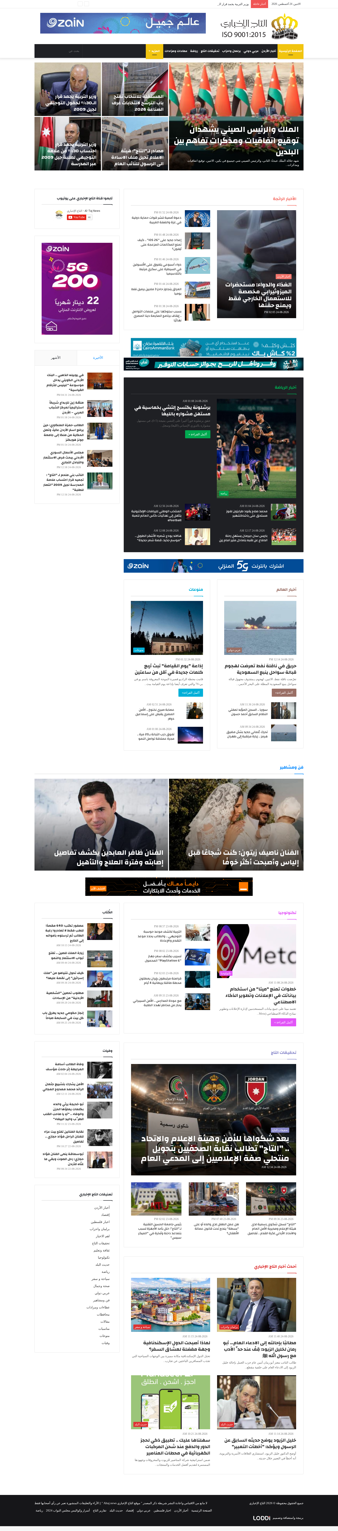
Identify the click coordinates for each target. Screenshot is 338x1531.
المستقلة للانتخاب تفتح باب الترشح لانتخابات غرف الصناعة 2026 (137, 102)
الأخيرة (98, 357)
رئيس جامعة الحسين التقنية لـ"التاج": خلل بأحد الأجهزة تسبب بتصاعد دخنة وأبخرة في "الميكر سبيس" (159, 1231)
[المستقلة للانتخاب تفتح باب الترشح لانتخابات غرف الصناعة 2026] (135, 89)
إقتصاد (105, 1215)
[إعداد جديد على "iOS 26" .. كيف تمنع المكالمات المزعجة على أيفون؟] (197, 240)
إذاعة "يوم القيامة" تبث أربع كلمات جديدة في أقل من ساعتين (169, 669)
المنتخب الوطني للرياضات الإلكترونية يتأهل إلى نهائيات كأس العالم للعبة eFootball (156, 515)
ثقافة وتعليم (102, 1250)
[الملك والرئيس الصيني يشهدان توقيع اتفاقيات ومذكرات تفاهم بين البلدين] (236, 116)
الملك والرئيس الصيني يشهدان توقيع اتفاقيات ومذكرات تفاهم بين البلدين (236, 140)
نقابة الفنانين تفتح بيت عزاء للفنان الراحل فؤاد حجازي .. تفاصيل (64, 1137)
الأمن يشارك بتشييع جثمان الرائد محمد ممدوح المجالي (63, 1086)
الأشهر (55, 357)
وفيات (106, 1343)
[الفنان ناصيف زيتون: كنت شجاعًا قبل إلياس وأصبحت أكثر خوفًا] (236, 825)
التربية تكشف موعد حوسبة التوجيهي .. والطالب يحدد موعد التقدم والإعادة (159, 936)
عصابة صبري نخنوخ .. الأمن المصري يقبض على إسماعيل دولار (154, 714)
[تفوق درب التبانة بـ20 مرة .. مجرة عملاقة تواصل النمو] (190, 735)
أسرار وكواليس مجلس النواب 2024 (68, 1510)
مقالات (105, 1321)
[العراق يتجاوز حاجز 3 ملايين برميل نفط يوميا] (197, 290)
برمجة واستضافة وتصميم (288, 1518)
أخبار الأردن (268, 51)
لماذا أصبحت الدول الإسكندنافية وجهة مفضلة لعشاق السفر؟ (176, 1346)
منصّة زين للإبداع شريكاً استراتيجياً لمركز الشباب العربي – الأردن (66, 408)
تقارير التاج (99, 1510)
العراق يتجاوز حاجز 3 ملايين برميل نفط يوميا (156, 291)
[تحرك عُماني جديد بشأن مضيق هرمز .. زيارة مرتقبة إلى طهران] (283, 732)
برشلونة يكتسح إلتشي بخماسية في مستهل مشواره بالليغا (172, 410)
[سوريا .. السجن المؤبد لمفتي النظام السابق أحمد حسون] (283, 710)
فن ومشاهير (101, 1300)
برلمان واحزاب (231, 51)
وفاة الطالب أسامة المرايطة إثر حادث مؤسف (65, 1066)
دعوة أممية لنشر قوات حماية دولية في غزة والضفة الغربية (156, 220)
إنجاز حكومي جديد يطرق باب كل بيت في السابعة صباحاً (63, 1015)
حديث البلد (102, 1264)
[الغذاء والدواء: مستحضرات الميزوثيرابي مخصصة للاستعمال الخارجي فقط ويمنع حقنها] (256, 264)
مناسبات (104, 1328)
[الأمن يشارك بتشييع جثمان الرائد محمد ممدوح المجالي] (99, 1090)
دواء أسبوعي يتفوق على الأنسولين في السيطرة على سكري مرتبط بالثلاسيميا (157, 269)
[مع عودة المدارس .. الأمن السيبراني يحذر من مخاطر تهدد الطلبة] (197, 1001)
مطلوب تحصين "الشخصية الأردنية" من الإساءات (65, 995)
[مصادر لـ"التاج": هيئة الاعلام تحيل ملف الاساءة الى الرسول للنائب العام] (135, 143)
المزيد (156, 51)
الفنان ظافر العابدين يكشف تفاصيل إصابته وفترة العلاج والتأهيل (108, 857)
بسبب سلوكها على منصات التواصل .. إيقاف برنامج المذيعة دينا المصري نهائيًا (156, 315)
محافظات (103, 1314)
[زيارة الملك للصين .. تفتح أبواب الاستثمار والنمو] (99, 959)
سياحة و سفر (101, 1279)
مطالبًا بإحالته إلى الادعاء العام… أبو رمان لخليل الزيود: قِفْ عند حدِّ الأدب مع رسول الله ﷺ (259, 1349)
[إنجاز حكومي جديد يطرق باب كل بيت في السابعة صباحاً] (99, 1018)
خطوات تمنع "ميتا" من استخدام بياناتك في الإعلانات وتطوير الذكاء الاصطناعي (261, 995)
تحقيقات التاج (210, 51)
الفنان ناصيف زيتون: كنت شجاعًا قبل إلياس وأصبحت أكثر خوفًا (243, 857)
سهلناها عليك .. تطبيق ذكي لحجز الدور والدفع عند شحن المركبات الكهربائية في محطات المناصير (175, 1446)
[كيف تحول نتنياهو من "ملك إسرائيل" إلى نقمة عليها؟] (99, 979)
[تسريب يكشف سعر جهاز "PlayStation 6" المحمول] (197, 957)
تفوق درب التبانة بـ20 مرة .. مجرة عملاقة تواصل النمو (155, 736)
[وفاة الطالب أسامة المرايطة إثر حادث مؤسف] (99, 1070)
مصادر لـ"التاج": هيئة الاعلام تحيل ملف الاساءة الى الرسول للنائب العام (205, 4)
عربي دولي (251, 51)
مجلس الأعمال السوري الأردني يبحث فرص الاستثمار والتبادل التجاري (63, 457)
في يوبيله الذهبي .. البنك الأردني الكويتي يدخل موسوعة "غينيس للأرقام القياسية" (65, 382)
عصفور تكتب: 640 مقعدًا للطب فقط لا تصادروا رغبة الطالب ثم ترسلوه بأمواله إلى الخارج (64, 933)
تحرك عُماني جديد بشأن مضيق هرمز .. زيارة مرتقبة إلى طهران (247, 734)
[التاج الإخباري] (261, 26)
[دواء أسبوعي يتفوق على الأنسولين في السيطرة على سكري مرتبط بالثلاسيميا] (197, 265)
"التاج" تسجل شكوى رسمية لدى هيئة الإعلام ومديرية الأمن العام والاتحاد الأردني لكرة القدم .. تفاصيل (272, 1228)
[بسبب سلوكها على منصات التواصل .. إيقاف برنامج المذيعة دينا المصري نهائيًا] (197, 312)
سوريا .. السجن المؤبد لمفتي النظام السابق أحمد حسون (248, 712)
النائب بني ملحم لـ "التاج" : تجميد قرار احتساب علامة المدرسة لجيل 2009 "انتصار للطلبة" (63, 482)
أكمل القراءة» (284, 692)
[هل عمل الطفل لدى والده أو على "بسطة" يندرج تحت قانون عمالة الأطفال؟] (214, 1199)
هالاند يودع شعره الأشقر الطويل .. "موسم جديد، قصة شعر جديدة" (158, 538)
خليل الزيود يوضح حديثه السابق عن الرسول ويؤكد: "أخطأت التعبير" (260, 1443)
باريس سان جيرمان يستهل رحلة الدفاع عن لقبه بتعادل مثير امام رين (243, 538)
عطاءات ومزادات (176, 51)
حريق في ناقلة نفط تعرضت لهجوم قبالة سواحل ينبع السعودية (260, 669)
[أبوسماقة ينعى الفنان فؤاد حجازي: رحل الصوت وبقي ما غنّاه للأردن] (99, 1160)
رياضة (194, 51)
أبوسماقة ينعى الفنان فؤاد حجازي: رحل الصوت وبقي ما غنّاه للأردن (63, 1159)
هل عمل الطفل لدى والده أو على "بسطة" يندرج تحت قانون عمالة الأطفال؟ (216, 1228)
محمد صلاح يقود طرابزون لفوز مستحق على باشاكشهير (246, 513)
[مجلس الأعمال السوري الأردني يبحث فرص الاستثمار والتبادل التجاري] (99, 458)
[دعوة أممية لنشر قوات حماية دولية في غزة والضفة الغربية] (197, 218)
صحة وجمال (101, 1286)
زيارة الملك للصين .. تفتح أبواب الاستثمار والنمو (66, 955)
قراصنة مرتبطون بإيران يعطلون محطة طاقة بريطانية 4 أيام (160, 981)
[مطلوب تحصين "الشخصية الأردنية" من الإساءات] (99, 998)
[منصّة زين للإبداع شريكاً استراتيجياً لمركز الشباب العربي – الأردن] (99, 408)
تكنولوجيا (104, 1257)
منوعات (105, 1336)
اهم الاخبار (103, 1236)
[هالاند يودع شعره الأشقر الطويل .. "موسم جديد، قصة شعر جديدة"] (197, 536)
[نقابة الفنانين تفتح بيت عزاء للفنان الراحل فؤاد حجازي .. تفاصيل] (99, 1137)
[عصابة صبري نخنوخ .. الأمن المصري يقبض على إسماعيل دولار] (194, 710)
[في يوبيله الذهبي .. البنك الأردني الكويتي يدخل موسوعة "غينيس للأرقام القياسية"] (99, 381)
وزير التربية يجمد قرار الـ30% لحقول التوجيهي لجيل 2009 (70, 102)
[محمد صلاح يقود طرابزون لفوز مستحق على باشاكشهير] (283, 512)
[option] (169, 116)
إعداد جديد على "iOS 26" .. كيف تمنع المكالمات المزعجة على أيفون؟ (159, 244)
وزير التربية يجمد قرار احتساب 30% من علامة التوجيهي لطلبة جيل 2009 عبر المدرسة (68, 154)
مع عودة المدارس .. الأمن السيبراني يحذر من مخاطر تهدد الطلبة (157, 1003)
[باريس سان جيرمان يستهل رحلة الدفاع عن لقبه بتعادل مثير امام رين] (284, 536)
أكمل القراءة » (198, 434)
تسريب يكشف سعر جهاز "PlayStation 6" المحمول (163, 958)
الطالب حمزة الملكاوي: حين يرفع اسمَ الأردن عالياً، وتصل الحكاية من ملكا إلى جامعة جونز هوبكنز (63, 432)
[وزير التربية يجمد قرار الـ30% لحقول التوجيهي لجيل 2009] (67, 89)
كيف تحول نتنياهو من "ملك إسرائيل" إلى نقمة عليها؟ (63, 975)
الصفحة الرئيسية (290, 51)
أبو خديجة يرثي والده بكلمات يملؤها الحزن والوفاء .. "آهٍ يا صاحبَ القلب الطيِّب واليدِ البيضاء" (63, 1111)
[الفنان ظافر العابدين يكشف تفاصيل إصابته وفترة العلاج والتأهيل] (101, 825)
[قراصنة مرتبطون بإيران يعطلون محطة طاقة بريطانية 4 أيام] (197, 979)
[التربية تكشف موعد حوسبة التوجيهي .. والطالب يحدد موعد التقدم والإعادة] (198, 932)
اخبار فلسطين (100, 1222)
